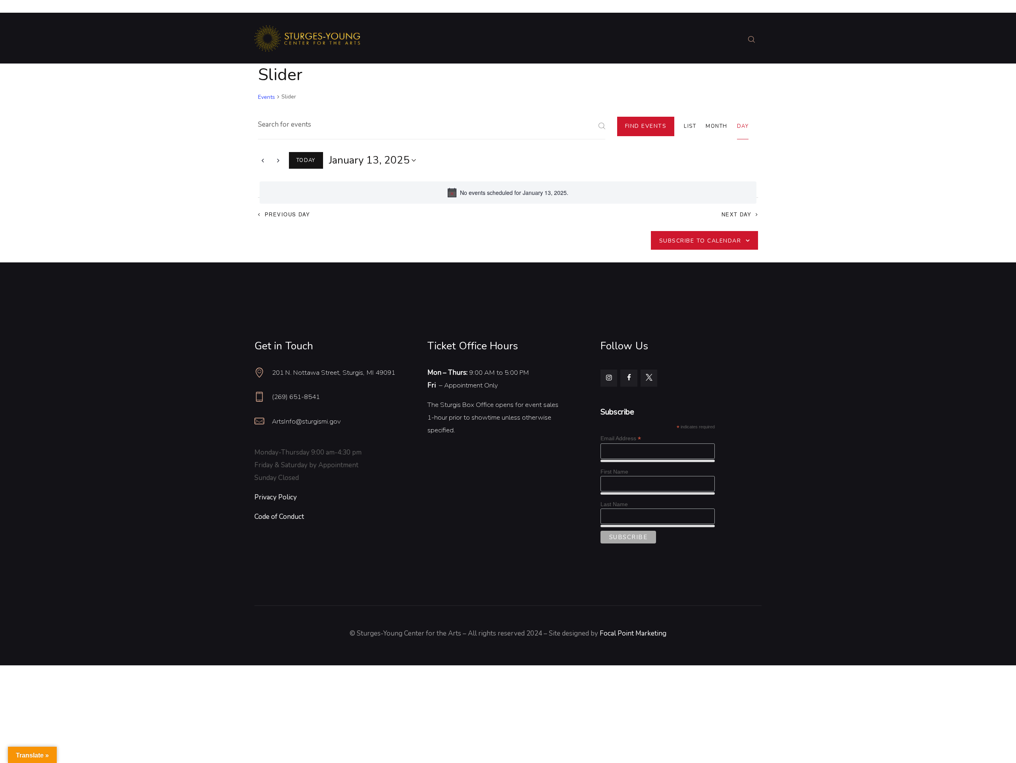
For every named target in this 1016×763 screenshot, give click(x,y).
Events (266, 97)
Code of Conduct (279, 516)
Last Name (614, 504)
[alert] (508, 192)
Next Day (737, 214)
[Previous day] (262, 160)
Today (306, 160)
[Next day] (278, 160)
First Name (614, 471)
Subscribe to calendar (700, 241)
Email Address (620, 438)
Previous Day (287, 214)
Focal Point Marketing (633, 633)
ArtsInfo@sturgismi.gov (306, 421)
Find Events (646, 126)
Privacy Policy (275, 497)
